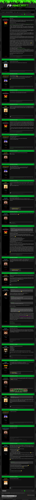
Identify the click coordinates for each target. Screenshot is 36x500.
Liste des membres (7, 8)
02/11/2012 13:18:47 (13, 443)
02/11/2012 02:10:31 (13, 73)
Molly (18, 147)
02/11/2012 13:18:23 (13, 426)
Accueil (2, 8)
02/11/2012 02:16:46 (13, 90)
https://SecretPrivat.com (12, 147)
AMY (23, 147)
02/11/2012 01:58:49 (13, 16)
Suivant (32, 14)
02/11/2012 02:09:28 (13, 59)
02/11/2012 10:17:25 (13, 287)
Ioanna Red (21, 147)
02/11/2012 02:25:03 (13, 150)
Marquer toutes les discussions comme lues (7, 497)
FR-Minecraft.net (18, 56)
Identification (19, 8)
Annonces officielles (9, 12)
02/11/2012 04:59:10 (13, 273)
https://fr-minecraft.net (12, 322)
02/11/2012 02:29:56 (13, 164)
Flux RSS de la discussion (31, 495)
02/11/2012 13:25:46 (13, 476)
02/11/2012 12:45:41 (13, 394)
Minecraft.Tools (18, 101)
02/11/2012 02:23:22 (13, 134)
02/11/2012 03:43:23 (13, 211)
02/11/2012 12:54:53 (13, 409)
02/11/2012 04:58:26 (13, 257)
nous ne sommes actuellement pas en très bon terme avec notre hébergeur (23, 19)
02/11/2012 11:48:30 (13, 344)
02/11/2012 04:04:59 (13, 226)
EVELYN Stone (16, 147)
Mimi (19, 147)
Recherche (12, 8)
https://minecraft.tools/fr (12, 323)
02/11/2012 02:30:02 (13, 180)
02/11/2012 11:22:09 (13, 326)
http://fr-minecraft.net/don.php (21, 48)
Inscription (15, 8)
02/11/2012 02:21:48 (13, 119)
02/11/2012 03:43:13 (13, 196)
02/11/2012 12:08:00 (13, 360)
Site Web (6, 84)
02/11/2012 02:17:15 (13, 104)
